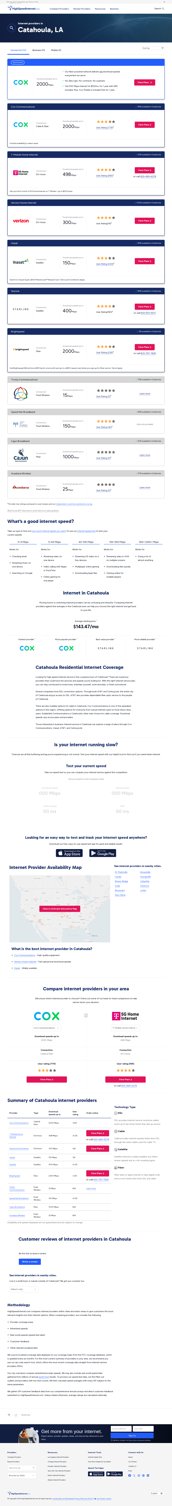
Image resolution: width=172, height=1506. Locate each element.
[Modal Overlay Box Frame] (86, 1433)
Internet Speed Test (95, 1457)
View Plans (141, 82)
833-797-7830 (148, 353)
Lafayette (144, 881)
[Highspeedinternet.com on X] (134, 1476)
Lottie (143, 890)
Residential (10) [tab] (18, 50)
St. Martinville (121, 872)
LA (16, 1415)
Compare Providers (59, 9)
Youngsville (145, 876)
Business (114, 9)
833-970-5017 (148, 312)
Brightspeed (14, 1176)
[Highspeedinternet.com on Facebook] (129, 1476)
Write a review (29, 1261)
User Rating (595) (104, 175)
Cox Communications (24, 955)
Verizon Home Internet (25, 961)
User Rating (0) (103, 396)
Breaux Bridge (121, 881)
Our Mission (132, 1462)
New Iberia (120, 895)
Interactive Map (60, 908)
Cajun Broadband (17, 1207)
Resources (100, 9)
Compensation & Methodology (63, 1499)
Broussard (120, 890)
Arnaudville (145, 872)
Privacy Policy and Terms (83, 1499)
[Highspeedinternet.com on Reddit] (143, 1476)
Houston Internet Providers (57, 1466)
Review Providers (81, 9)
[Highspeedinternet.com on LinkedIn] (148, 1476)
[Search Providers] (33, 1468)
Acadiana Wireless (17, 1215)
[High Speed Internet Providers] (23, 8)
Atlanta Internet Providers (57, 1480)
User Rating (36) (104, 427)
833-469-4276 (148, 176)
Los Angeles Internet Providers (58, 1457)
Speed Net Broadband (19, 1198)
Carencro (144, 886)
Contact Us (132, 1466)
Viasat (17, 968)
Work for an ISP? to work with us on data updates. (33, 510)
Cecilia (118, 876)
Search (158, 8)
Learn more (144, 393)
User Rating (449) (104, 264)
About (130, 1457)
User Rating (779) (104, 127)
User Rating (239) (104, 352)
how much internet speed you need (48, 531)
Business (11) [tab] (39, 50)
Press (130, 1471)
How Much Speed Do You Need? (99, 1462)
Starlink (12, 1164)
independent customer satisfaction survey (74, 504)
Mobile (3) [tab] (56, 50)
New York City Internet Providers (59, 1471)
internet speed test (86, 531)
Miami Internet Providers (56, 1475)
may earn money (15, 2)
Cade (117, 886)
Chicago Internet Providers (57, 1462)
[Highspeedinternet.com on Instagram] (138, 1476)
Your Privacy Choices (104, 1499)
